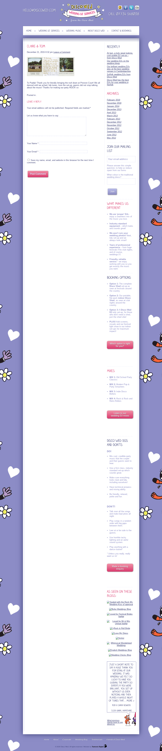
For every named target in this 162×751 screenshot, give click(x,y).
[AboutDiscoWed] (96, 30)
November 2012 (114, 125)
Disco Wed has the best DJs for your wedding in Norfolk (118, 82)
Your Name (32, 143)
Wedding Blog (81, 739)
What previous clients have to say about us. (115, 722)
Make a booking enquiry (120, 567)
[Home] (29, 30)
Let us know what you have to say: (43, 115)
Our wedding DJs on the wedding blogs (118, 62)
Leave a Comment (61, 52)
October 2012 (113, 128)
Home (46, 739)
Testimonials (96, 739)
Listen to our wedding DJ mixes (120, 414)
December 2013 (114, 109)
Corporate (66, 739)
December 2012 (114, 122)
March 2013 (112, 116)
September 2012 (114, 131)
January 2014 (113, 106)
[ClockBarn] (116, 710)
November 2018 (114, 103)
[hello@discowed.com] (39, 11)
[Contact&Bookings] (121, 30)
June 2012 (111, 135)
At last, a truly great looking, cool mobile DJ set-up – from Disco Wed (120, 55)
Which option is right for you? (120, 344)
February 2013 (113, 119)
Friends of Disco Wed (115, 739)
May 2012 (111, 138)
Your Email (32, 151)
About (55, 739)
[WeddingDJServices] (49, 30)
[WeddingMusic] (73, 30)
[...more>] (129, 700)
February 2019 (113, 100)
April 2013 (111, 112)
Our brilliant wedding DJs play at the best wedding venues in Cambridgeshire (119, 68)
